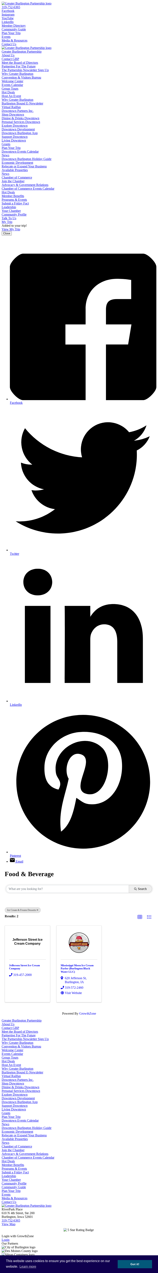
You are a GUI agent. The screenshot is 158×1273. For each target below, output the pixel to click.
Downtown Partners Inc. (18, 111)
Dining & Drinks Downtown (20, 118)
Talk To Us (9, 218)
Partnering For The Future (19, 66)
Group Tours (10, 88)
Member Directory (14, 25)
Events (6, 36)
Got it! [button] (134, 1264)
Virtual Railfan (11, 107)
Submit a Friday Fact (15, 203)
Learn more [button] (28, 1266)
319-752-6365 (11, 7)
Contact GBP (10, 59)
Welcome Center (12, 81)
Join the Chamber (13, 181)
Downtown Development (18, 129)
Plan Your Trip (11, 33)
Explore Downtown (15, 125)
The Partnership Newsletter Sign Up (25, 70)
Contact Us (9, 44)
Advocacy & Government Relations (25, 185)
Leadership (9, 207)
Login (5, 1240)
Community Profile (14, 214)
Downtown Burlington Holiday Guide (26, 159)
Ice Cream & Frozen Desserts (21, 910)
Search (142, 889)
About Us (8, 55)
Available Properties (15, 170)
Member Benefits (13, 196)
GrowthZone (87, 1013)
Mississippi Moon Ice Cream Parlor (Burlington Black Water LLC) (77, 968)
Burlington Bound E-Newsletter (22, 103)
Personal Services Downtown (21, 122)
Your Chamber (11, 211)
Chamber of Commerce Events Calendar (28, 188)
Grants (6, 144)
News (5, 155)
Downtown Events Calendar (20, 151)
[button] (140, 917)
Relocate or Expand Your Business (24, 166)
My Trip (7, 222)
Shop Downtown (13, 114)
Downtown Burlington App (20, 133)
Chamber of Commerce (17, 177)
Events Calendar (12, 85)
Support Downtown (15, 136)
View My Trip (11, 229)
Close (6, 233)
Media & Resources (14, 40)
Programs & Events (14, 199)
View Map (8, 1224)
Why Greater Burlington (17, 73)
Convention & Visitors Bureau (21, 77)
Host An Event (11, 96)
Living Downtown (14, 140)
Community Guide (14, 29)
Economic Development (17, 162)
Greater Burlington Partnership (22, 51)
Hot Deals (8, 92)
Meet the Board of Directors (20, 62)
